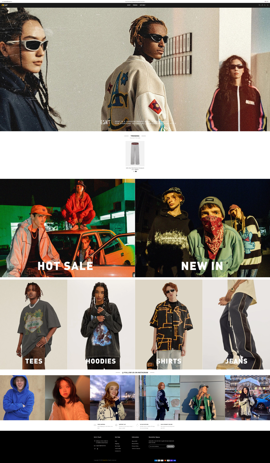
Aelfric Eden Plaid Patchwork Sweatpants (135, 168)
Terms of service (136, 448)
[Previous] (3, 397)
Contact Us (118, 451)
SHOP (128, 5)
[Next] (266, 397)
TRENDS (135, 5)
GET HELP (142, 5)
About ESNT (134, 441)
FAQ (116, 441)
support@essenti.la (8, 1)
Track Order (118, 448)
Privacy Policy (135, 446)
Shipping (117, 443)
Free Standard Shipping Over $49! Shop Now (135, 1)
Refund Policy (135, 443)
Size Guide (117, 446)
